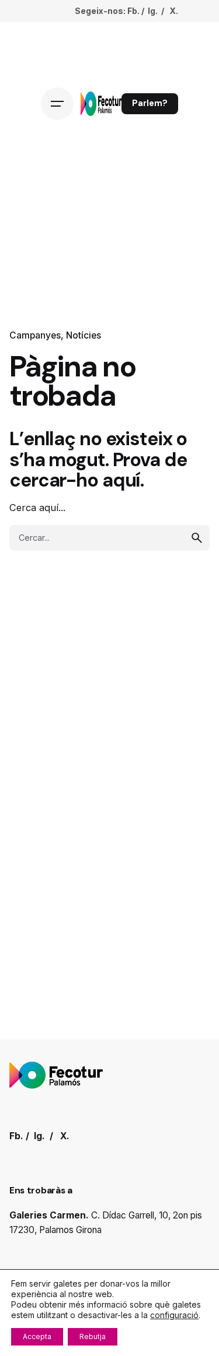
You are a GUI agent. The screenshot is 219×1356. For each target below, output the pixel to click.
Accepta (37, 1336)
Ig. (153, 11)
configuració (174, 1315)
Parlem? (150, 103)
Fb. (133, 11)
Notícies (83, 335)
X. (173, 11)
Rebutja (92, 1336)
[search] (197, 538)
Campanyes (35, 335)
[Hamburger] (57, 103)
